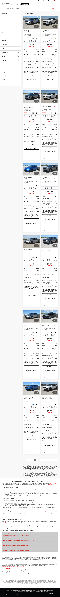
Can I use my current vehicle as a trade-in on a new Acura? (16, 537)
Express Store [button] (36, 3)
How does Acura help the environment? (12, 547)
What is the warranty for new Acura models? (13, 542)
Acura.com (45, 594)
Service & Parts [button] (50, 3)
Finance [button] (45, 3)
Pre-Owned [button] (30, 3)
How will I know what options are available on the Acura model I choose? (19, 540)
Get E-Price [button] (31, 75)
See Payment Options (31, 79)
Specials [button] (41, 3)
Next (45, 460)
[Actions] (38, 32)
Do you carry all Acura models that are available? (13, 532)
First (28, 460)
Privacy (16, 594)
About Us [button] (56, 3)
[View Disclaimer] (38, 41)
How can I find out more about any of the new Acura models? (16, 545)
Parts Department (16, 526)
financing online (44, 511)
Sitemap (13, 594)
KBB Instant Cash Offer (43, 515)
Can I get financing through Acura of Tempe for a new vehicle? (17, 550)
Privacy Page (8, 568)
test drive (51, 484)
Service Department (6, 522)
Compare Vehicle (29, 86)
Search (53, 8)
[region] (31, 61)
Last (49, 460)
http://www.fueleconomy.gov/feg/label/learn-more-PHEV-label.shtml (13, 566)
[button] (39, 22)
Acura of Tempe (53, 483)
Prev (32, 460)
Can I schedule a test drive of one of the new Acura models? (16, 535)
